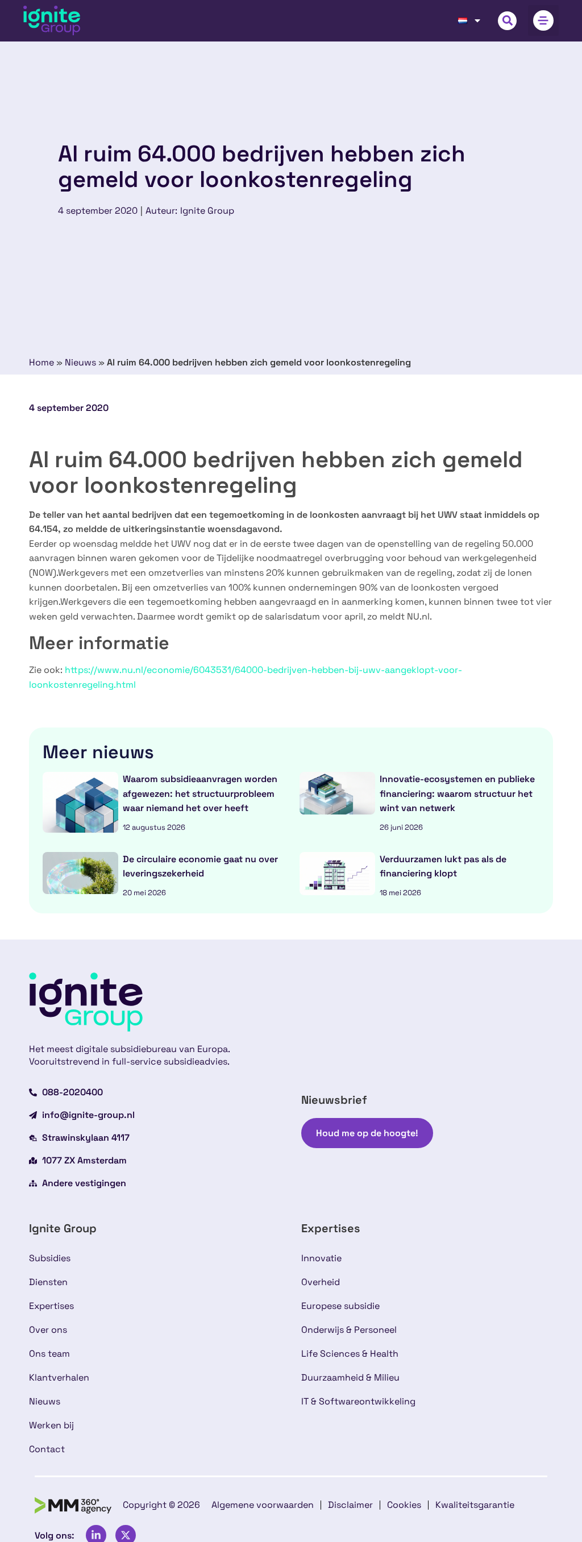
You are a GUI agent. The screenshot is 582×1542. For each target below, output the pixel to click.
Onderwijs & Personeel (349, 1330)
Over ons (48, 1330)
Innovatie (321, 1258)
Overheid (320, 1282)
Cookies (404, 1505)
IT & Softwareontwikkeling (358, 1401)
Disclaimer (350, 1505)
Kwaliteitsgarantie (474, 1505)
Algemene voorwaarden (262, 1505)
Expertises (51, 1306)
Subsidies (49, 1258)
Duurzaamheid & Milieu (350, 1377)
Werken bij (51, 1425)
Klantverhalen (59, 1377)
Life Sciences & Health (349, 1354)
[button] (507, 20)
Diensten (48, 1282)
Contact (47, 1449)
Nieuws (80, 362)
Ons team (49, 1354)
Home (41, 362)
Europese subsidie (340, 1306)
